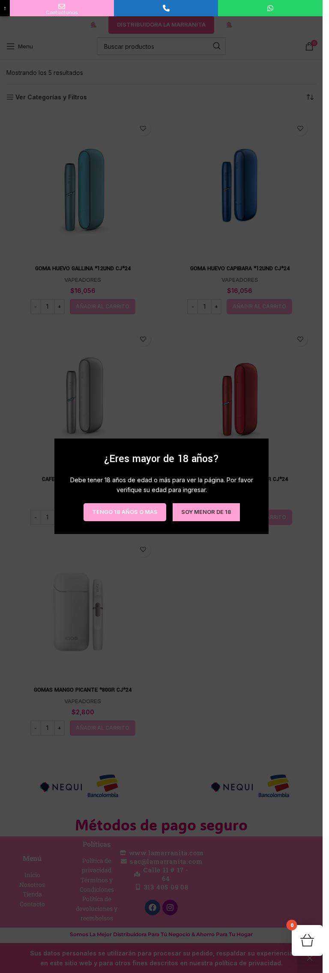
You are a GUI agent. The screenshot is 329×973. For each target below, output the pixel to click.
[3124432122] (166, 8)
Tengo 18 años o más (124, 512)
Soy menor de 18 (206, 512)
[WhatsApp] (270, 8)
